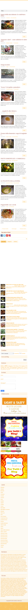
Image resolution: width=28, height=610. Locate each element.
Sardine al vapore (9, 303)
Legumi (17, 368)
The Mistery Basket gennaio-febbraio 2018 (14, 297)
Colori (7, 160)
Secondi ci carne (4, 533)
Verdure (23, 366)
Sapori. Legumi (4, 531)
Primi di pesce (3, 516)
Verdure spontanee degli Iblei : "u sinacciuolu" (15, 329)
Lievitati (2, 504)
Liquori (2, 369)
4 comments (11, 206)
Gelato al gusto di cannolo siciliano (13, 316)
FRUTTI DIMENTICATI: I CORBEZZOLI (13, 158)
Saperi (7, 66)
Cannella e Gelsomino (17, 600)
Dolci (2, 366)
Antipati (2, 489)
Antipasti (10, 366)
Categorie (9, 241)
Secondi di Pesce (16, 367)
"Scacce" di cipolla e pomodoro (10, 87)
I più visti (3, 241)
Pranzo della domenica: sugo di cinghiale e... (14, 134)
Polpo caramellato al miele (11, 310)
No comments (13, 17)
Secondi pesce (4, 543)
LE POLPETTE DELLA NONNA (10, 181)
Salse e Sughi (8, 136)
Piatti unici (3, 512)
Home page (14, 228)
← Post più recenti (4, 228)
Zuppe (2, 547)
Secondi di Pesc (4, 538)
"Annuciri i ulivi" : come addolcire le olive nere (14, 40)
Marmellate (23, 368)
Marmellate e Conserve (5, 509)
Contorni (2, 497)
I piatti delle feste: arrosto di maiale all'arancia (15, 291)
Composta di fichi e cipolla (11, 342)
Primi (7, 206)
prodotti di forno (4, 519)
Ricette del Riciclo (4, 523)
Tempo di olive (5, 64)
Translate (23, 353)
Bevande (2, 490)
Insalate (2, 501)
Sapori (10, 160)
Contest (2, 495)
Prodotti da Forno (9, 89)
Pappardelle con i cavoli (8, 204)
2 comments (16, 89)
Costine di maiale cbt (10, 323)
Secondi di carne (4, 535)
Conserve (8, 17)
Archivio (15, 241)
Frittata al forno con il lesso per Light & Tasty (14, 284)
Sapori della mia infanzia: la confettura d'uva (13, 15)
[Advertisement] (14, 257)
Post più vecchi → (23, 228)
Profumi (2, 521)
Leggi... (24, 36)
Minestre (2, 511)
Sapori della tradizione (5, 529)
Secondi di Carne (9, 182)
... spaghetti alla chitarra (8, 111)
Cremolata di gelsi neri (10, 335)
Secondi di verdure (4, 541)
